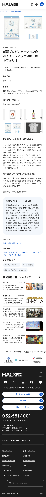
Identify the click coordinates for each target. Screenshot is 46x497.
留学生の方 (5, 456)
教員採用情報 (27, 470)
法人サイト (5, 466)
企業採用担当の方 (29, 461)
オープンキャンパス (23, 394)
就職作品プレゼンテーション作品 (15, 270)
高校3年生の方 (7, 451)
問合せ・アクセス (23, 407)
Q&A (24, 466)
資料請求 (23, 400)
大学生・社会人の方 (8, 461)
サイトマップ (6, 470)
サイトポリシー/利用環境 (10, 475)
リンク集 (26, 475)
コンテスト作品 (28, 265)
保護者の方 (26, 456)
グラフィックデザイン (11, 265)
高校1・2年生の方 (29, 451)
